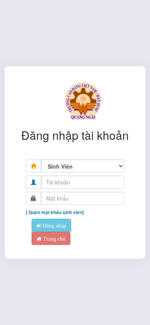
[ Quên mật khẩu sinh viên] (55, 212)
